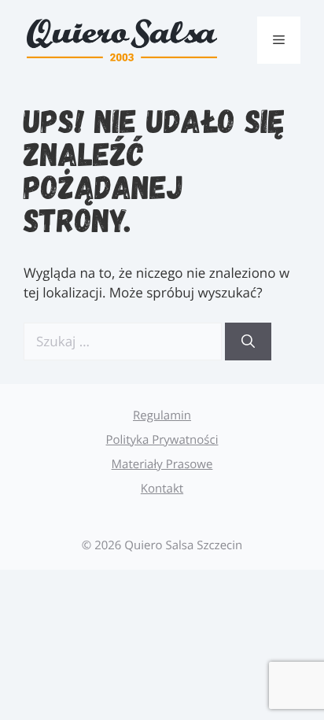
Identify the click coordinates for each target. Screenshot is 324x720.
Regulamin (162, 415)
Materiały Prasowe (162, 464)
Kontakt (162, 489)
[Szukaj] (248, 341)
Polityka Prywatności (162, 440)
